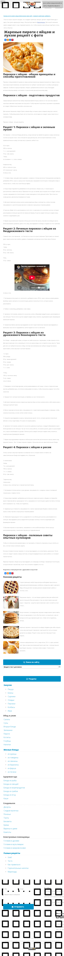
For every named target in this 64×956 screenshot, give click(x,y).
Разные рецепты (12, 853)
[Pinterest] (12, 40)
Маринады (12, 871)
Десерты (7, 807)
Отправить (19, 907)
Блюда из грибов (11, 791)
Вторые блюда (10, 726)
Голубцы (7, 741)
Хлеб (10, 857)
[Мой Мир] (10, 40)
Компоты (7, 832)
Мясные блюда (11, 749)
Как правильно (14, 864)
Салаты (7, 719)
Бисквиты (8, 821)
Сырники (11, 696)
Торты (6, 817)
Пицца (10, 689)
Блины (10, 693)
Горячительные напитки (18, 868)
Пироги (7, 733)
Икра (10, 710)
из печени (12, 772)
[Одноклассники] (8, 40)
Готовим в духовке (11, 840)
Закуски (8, 685)
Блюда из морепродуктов (14, 787)
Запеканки (8, 730)
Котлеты (7, 737)
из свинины (13, 761)
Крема (6, 825)
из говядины (13, 757)
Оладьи (11, 700)
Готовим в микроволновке (15, 848)
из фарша (12, 768)
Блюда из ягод (10, 795)
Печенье (7, 814)
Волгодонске (41, 22)
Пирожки (11, 703)
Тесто (10, 861)
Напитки (7, 744)
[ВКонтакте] (5, 40)
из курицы (12, 754)
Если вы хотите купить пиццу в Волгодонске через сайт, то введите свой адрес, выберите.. (27, 16)
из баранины (13, 764)
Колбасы (11, 707)
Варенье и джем (10, 828)
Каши (6, 798)
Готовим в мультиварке (14, 844)
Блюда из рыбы (10, 780)
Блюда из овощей (11, 784)
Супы (6, 723)
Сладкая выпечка (11, 810)
